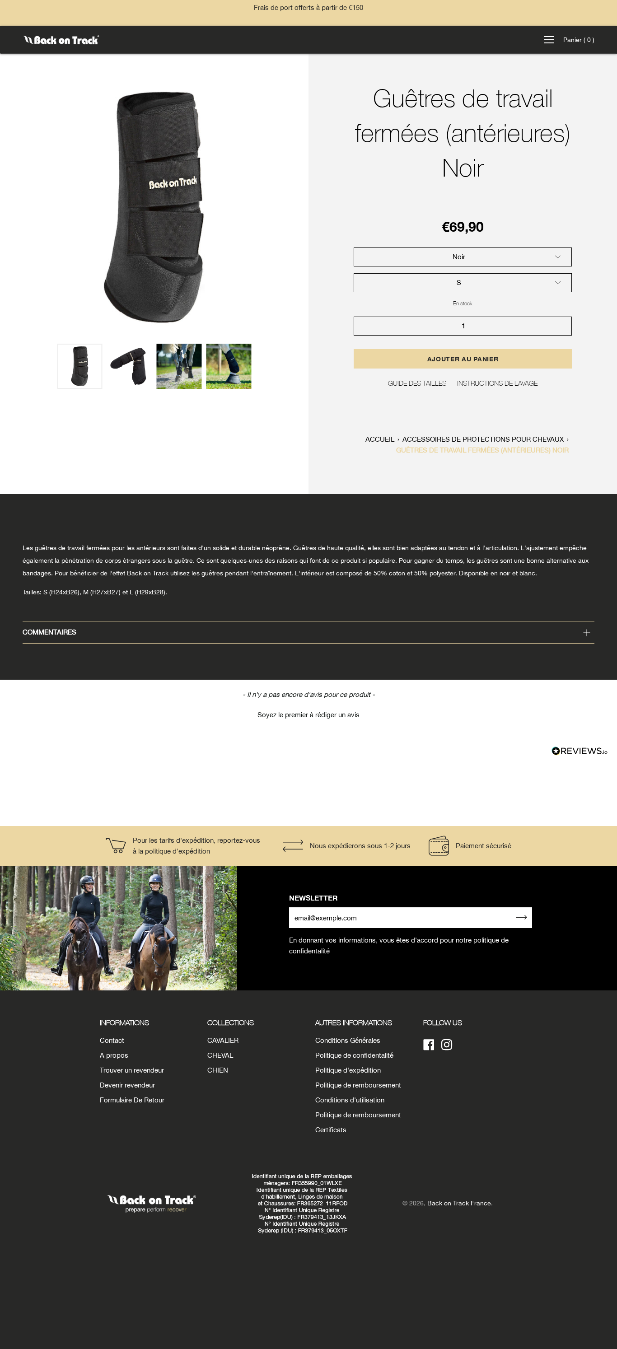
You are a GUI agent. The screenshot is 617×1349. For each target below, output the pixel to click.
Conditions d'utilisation (349, 1100)
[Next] (297, 208)
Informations (124, 1022)
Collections (230, 1022)
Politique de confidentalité (354, 1055)
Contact (112, 1040)
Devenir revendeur (127, 1085)
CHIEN (217, 1070)
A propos (114, 1055)
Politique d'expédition (348, 1070)
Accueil (379, 439)
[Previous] (12, 208)
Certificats (330, 1130)
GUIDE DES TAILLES (417, 383)
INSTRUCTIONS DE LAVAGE (497, 383)
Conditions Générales (347, 1040)
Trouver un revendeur (132, 1070)
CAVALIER (222, 1040)
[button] (308, 713)
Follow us (442, 1022)
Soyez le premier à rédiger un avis (308, 715)
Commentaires (49, 632)
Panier (578, 39)
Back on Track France (459, 1203)
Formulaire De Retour (132, 1100)
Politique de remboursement (358, 1085)
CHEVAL (220, 1055)
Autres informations (353, 1022)
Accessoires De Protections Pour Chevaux (483, 439)
